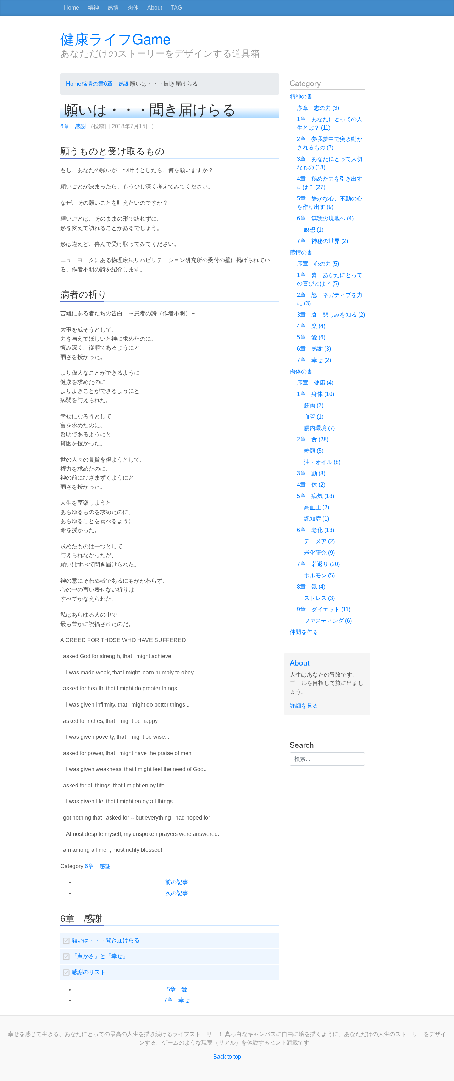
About (154, 8)
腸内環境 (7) (319, 428)
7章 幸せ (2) (314, 360)
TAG (176, 8)
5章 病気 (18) (315, 496)
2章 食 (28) (312, 439)
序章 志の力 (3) (318, 108)
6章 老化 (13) (315, 530)
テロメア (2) (319, 541)
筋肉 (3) (313, 405)
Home (71, 8)
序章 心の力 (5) (318, 264)
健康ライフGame (115, 38)
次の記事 (176, 893)
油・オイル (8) (322, 462)
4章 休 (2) (311, 485)
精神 (93, 8)
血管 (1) (313, 417)
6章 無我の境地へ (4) (325, 218)
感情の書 (92, 84)
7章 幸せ (177, 1000)
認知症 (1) (316, 519)
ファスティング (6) (328, 621)
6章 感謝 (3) (314, 349)
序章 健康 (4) (315, 383)
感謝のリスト (89, 972)
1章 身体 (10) (315, 394)
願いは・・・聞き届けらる (106, 940)
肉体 (133, 8)
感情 (113, 8)
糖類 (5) (313, 451)
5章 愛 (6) (311, 337)
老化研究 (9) (319, 553)
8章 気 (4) (311, 587)
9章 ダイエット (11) (323, 609)
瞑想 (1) (313, 230)
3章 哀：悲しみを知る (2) (331, 315)
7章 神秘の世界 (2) (322, 241)
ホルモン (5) (319, 575)
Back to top (227, 1057)
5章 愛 (177, 989)
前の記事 (176, 882)
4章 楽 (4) (311, 326)
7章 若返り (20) (318, 564)
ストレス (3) (319, 598)
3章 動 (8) (311, 473)
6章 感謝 (117, 84)
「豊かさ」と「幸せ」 (100, 956)
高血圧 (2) (316, 507)
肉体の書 (301, 371)
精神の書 (301, 97)
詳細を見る (304, 706)
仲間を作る (304, 632)
